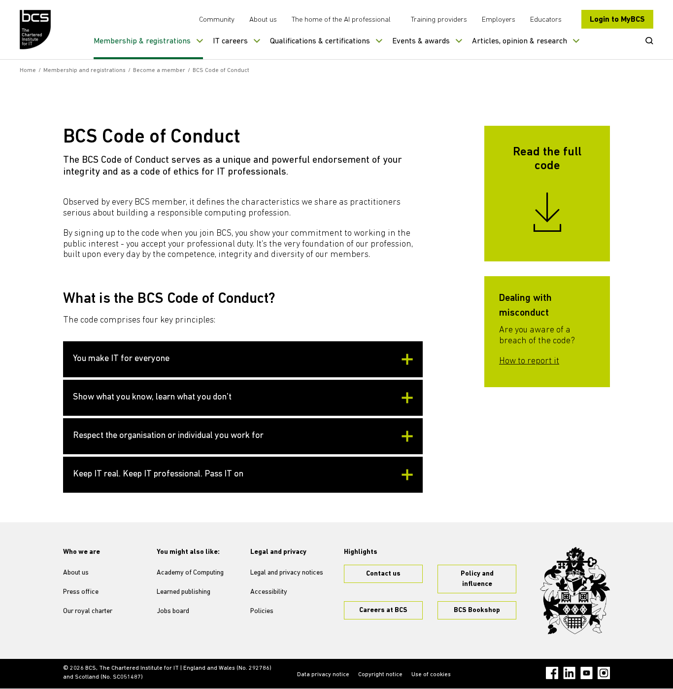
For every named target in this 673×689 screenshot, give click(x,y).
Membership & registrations (142, 41)
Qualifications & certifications (320, 41)
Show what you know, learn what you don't (152, 397)
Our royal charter (87, 611)
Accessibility (268, 592)
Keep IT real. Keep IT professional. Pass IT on (158, 474)
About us (263, 20)
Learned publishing (183, 592)
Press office (81, 592)
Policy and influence (477, 579)
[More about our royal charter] (575, 591)
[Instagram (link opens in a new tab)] (604, 673)
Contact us (383, 574)
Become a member (159, 70)
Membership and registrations (84, 70)
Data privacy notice (323, 675)
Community (217, 20)
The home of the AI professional (341, 20)
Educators (546, 20)
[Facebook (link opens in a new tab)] (552, 673)
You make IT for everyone (121, 359)
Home (28, 70)
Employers (498, 20)
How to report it (529, 361)
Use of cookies (431, 675)
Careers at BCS (383, 610)
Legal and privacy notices (286, 573)
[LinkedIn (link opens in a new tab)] (569, 673)
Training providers (439, 20)
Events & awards (421, 41)
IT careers (230, 41)
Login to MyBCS (617, 20)
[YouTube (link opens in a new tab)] (586, 673)
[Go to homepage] (36, 29)
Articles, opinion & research (519, 41)
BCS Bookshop (477, 610)
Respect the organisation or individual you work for (168, 436)
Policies (261, 611)
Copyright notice (380, 675)
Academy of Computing (190, 573)
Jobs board (173, 611)
